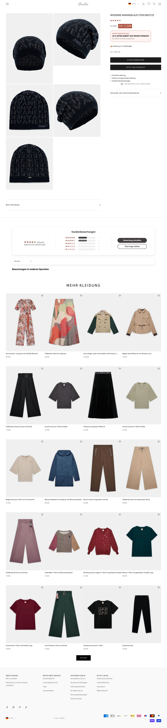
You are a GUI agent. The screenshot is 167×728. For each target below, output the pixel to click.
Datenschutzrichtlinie (104, 678)
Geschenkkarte (48, 690)
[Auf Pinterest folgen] (20, 707)
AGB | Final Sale (76, 699)
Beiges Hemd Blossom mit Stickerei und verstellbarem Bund (136, 353)
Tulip (45, 686)
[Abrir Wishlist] (148, 3)
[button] (115, 20)
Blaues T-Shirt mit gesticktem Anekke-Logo (137, 572)
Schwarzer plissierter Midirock (94, 426)
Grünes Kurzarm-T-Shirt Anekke (133, 426)
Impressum (101, 686)
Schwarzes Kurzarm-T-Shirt (93, 645)
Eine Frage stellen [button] (132, 246)
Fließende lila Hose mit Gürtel (17, 572)
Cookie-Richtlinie (103, 682)
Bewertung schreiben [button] (132, 240)
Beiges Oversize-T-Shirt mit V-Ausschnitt (20, 499)
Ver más (83, 658)
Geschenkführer (49, 678)
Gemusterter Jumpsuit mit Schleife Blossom (22, 353)
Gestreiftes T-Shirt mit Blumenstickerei (58, 572)
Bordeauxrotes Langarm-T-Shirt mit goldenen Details (103, 572)
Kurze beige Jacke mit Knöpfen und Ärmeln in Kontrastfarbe (100, 353)
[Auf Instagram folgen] (13, 707)
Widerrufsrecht (102, 690)
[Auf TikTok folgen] (26, 707)
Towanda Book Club (50, 682)
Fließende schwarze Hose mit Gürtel (19, 426)
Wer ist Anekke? (11, 678)
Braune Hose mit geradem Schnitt (96, 499)
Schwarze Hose (127, 645)
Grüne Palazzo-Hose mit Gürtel (56, 645)
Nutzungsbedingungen (79, 694)
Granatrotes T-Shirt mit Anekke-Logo (19, 645)
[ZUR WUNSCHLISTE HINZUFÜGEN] (42, 296)
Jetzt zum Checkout (135, 67)
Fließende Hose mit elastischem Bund (136, 499)
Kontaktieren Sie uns (78, 678)
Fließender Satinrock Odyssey (55, 353)
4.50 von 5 (40, 242)
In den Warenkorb (135, 60)
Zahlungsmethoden (78, 686)
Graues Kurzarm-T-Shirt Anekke (56, 426)
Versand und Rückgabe (79, 682)
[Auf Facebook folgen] (7, 707)
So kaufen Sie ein (77, 690)
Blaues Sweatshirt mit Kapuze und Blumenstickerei (63, 499)
